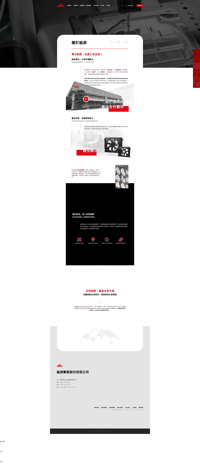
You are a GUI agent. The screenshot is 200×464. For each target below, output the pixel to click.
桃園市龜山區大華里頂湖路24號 (68, 379)
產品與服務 (88, 5)
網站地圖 (103, 431)
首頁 (112, 42)
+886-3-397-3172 (65, 384)
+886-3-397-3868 (65, 382)
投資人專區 (96, 5)
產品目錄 (76, 5)
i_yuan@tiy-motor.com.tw (68, 387)
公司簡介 (126, 42)
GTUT (100, 431)
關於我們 (69, 5)
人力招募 (108, 5)
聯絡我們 (140, 5)
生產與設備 (82, 5)
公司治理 (102, 5)
